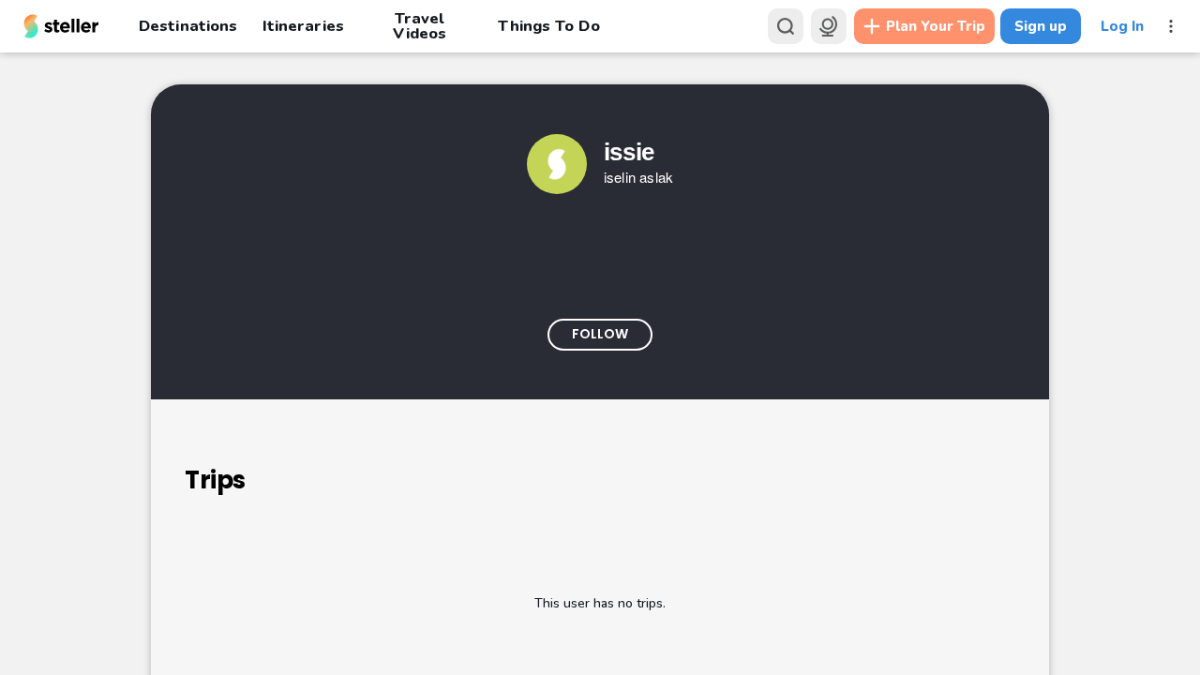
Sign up (1040, 26)
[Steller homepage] (61, 26)
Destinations (188, 26)
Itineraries (302, 26)
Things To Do (548, 26)
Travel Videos (419, 26)
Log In (1122, 26)
